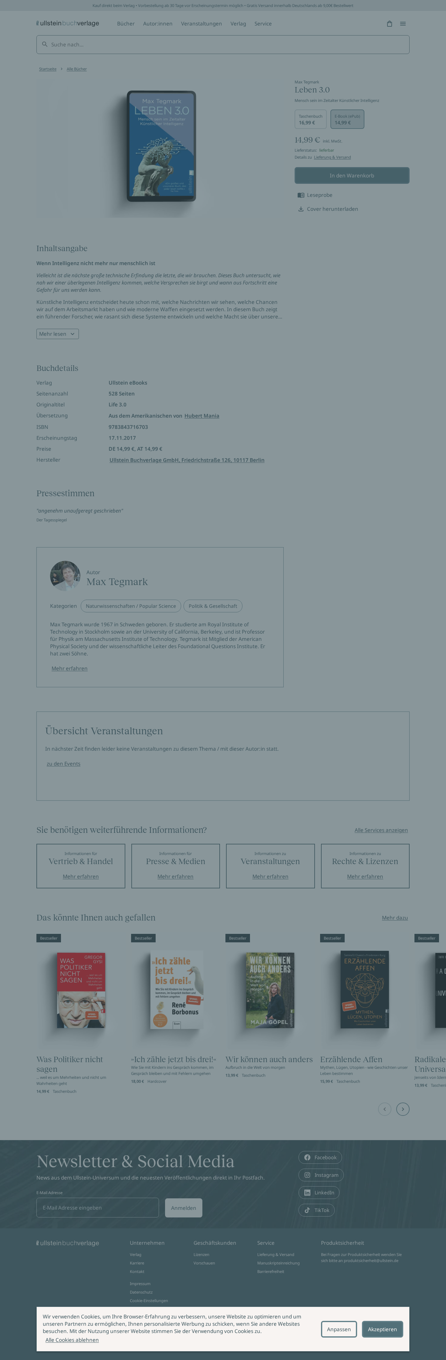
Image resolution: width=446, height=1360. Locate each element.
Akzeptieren (382, 1329)
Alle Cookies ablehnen (72, 1339)
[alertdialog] (223, 1329)
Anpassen (339, 1329)
